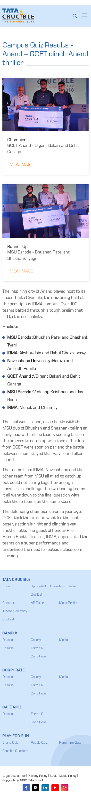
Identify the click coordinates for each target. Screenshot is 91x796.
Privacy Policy (37, 776)
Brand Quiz (10, 743)
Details (7, 640)
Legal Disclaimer (13, 776)
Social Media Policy (63, 776)
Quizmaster (67, 586)
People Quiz (39, 743)
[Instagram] (64, 787)
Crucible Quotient (15, 751)
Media (63, 640)
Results (8, 648)
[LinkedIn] (45, 787)
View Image (21, 165)
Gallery (36, 640)
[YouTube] (55, 787)
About (6, 586)
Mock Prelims (69, 603)
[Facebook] (26, 787)
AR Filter (37, 603)
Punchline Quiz (70, 743)
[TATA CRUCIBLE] (18, 16)
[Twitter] (35, 787)
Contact (8, 603)
